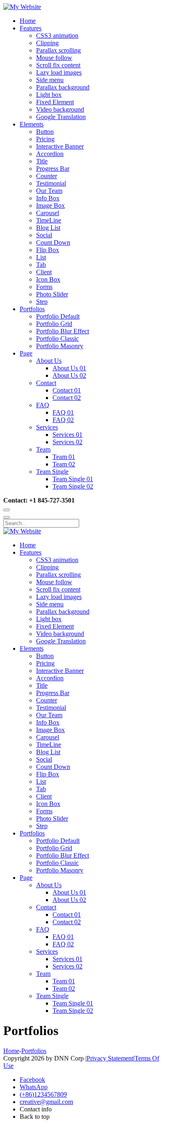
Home (11, 1050)
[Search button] (6, 510)
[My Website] (22, 6)
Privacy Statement (110, 1058)
